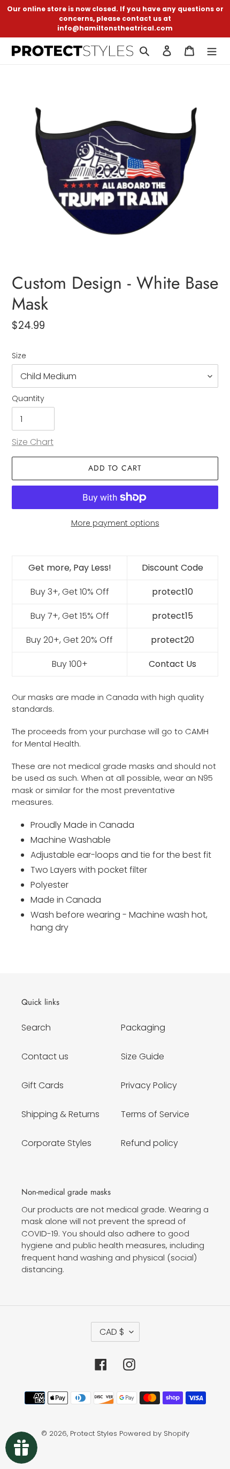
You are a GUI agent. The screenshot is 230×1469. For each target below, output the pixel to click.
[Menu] (212, 51)
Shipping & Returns (60, 1114)
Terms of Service (155, 1114)
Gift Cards (42, 1085)
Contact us (44, 1056)
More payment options (115, 523)
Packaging (143, 1027)
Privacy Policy (149, 1085)
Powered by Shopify (154, 1433)
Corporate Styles (56, 1143)
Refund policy (149, 1143)
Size (19, 355)
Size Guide (142, 1056)
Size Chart (32, 442)
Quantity (28, 398)
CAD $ (111, 1332)
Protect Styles (93, 1433)
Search (36, 1027)
